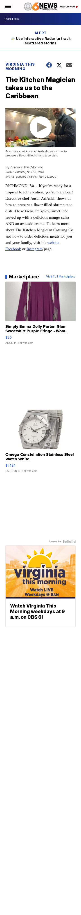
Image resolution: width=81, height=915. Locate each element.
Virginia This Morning (20, 66)
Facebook (13, 248)
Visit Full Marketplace (61, 276)
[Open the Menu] (7, 6)
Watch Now (68, 6)
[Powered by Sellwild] (69, 541)
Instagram (35, 248)
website (53, 242)
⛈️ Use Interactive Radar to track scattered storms (41, 40)
